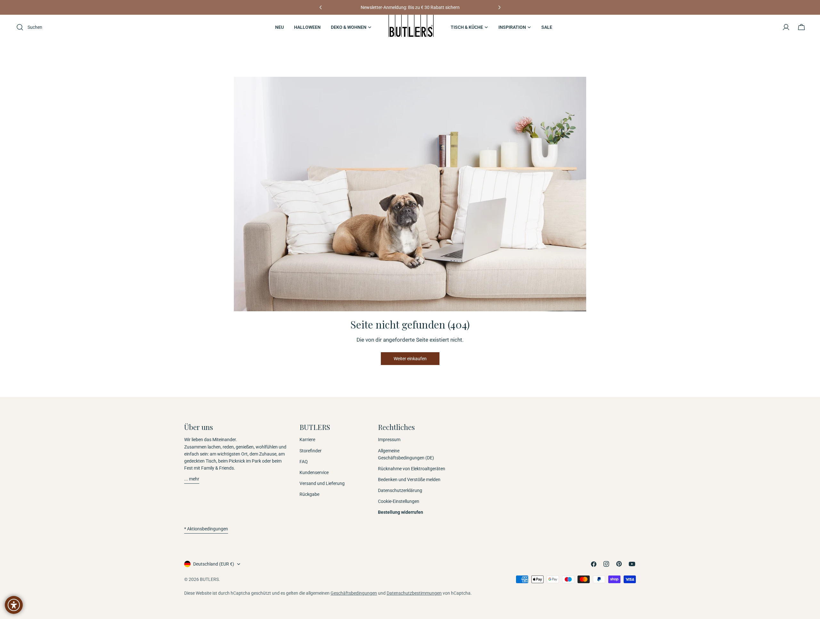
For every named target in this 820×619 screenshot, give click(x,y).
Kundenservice (314, 472)
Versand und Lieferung (322, 483)
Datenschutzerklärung (400, 490)
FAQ (303, 461)
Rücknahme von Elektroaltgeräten (411, 468)
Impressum (389, 439)
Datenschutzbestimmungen (414, 593)
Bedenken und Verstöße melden (409, 479)
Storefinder (310, 450)
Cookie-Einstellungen (398, 501)
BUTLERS (209, 579)
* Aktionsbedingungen (206, 528)
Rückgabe (309, 494)
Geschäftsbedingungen (354, 593)
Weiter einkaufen (410, 358)
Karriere (307, 439)
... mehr (191, 478)
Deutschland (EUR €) (213, 564)
